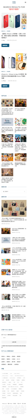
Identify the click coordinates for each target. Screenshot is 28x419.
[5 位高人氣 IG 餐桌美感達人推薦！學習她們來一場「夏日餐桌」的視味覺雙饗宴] (7, 138)
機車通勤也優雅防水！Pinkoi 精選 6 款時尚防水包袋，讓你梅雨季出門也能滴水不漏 (19, 316)
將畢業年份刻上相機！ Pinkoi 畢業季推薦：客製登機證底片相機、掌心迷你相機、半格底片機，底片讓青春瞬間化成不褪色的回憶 (19, 284)
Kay (4, 40)
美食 (8, 391)
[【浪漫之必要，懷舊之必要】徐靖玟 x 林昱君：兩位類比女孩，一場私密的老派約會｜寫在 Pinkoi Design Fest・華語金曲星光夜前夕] (21, 138)
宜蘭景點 (23, 380)
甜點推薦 (21, 386)
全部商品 (16, 364)
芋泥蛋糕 (22, 391)
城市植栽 (12, 380)
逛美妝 (8, 361)
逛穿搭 (13, 356)
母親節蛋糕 (4, 386)
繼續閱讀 (5, 45)
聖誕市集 (12, 391)
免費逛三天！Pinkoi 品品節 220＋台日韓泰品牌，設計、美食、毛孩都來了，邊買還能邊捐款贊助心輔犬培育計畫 (19, 272)
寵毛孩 (18, 361)
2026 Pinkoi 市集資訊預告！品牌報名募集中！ (20, 109)
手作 (18, 382)
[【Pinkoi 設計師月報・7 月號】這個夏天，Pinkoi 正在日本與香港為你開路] (5, 262)
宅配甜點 (18, 380)
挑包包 (3, 356)
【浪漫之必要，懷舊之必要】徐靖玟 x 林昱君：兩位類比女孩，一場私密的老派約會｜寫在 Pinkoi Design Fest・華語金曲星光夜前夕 (20, 147)
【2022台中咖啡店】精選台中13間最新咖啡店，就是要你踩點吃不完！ (7, 164)
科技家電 (8, 31)
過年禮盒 (9, 395)
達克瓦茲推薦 (15, 395)
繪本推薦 (3, 391)
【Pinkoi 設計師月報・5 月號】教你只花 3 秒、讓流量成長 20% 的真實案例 (13, 307)
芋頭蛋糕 (3, 393)
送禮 (21, 393)
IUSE (11, 373)
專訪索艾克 (4, 382)
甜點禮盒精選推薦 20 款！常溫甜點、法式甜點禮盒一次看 (20, 164)
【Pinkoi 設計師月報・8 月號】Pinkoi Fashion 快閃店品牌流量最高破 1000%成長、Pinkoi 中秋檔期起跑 (19, 250)
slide (11, 375)
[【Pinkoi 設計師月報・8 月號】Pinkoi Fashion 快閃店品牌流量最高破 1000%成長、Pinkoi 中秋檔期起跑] (5, 250)
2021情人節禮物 (5, 373)
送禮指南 (3, 364)
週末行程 (3, 395)
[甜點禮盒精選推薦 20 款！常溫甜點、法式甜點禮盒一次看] (21, 157)
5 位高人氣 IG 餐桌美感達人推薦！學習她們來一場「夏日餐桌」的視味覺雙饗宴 (7, 146)
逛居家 (3, 359)
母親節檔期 (20, 384)
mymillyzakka (5, 375)
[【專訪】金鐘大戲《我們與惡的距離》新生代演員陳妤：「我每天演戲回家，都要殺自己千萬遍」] (7, 172)
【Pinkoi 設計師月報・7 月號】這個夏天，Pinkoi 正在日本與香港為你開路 (19, 261)
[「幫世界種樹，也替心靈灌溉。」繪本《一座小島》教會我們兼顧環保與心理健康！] (21, 122)
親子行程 (9, 393)
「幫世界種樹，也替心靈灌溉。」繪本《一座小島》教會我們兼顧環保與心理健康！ (20, 129)
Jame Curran (16, 373)
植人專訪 (9, 384)
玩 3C (18, 359)
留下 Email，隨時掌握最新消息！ (9, 334)
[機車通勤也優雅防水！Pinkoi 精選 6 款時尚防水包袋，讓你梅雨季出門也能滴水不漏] (5, 317)
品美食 (3, 361)
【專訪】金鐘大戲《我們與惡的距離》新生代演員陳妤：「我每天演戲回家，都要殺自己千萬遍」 (7, 180)
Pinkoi (4, 80)
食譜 (20, 395)
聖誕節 (18, 391)
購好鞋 (18, 356)
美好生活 (3, 31)
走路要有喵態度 (15, 393)
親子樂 (13, 361)
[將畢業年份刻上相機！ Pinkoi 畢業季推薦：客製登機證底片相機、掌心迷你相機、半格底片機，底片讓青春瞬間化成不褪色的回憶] (5, 284)
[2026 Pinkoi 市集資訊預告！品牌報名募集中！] (21, 103)
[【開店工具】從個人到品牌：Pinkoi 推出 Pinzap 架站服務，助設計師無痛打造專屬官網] (7, 122)
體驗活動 (10, 364)
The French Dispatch (19, 375)
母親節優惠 (15, 384)
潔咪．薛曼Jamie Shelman (13, 386)
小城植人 (9, 382)
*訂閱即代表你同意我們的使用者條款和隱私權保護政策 (13, 346)
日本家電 (3, 384)
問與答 (14, 403)
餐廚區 (8, 359)
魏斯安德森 (4, 397)
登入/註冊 (24, 403)
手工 (21, 382)
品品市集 (7, 380)
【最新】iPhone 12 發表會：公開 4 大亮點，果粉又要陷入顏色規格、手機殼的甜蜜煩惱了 (13, 36)
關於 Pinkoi (10, 403)
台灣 (3, 380)
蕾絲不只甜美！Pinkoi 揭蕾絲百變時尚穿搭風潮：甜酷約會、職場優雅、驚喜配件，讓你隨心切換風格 (19, 297)
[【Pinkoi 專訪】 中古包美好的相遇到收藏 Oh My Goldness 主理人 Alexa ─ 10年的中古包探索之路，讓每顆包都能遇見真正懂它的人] (7, 103)
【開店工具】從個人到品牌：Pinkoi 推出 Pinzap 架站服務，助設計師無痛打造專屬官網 (7, 129)
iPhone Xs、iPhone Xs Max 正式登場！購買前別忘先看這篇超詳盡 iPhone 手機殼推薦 (13, 76)
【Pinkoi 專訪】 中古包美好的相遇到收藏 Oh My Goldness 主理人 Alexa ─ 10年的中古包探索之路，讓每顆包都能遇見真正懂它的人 (7, 112)
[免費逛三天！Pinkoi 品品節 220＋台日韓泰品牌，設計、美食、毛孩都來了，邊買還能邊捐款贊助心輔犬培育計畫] (5, 272)
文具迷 (13, 359)
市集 (14, 382)
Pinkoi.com (4, 403)
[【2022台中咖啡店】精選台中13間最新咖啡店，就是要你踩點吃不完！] (7, 157)
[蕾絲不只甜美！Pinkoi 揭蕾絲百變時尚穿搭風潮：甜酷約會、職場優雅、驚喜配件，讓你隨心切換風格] (5, 297)
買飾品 (8, 356)
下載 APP (19, 403)
